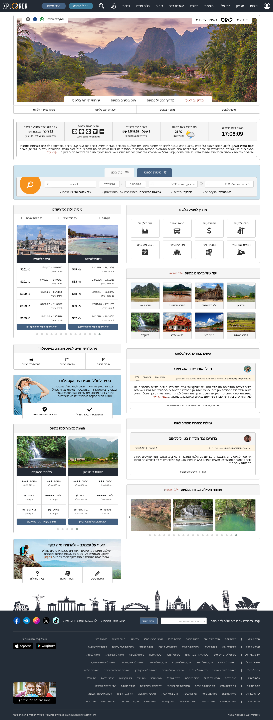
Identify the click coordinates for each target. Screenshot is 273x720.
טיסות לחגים (210, 647)
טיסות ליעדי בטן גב (97, 647)
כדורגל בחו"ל (253, 670)
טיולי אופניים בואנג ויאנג (193, 369)
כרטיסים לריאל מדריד (173, 670)
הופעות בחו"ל (174, 639)
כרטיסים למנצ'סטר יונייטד (117, 670)
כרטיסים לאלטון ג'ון (181, 662)
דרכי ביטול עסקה (169, 693)
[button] (236, 535)
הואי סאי (209, 335)
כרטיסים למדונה (158, 662)
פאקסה (145, 335)
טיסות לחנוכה (173, 654)
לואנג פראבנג (177, 305)
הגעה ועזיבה (177, 223)
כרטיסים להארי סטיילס (133, 662)
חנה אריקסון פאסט (233, 448)
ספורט (194, 6)
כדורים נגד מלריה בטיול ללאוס (193, 438)
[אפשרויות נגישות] (113, 6)
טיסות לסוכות (93, 654)
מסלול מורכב (192, 639)
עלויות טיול (209, 223)
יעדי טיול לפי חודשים (105, 686)
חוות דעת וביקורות (187, 701)
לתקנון (48, 557)
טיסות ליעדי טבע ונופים (196, 654)
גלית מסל (237, 379)
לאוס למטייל (247, 145)
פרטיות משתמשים (130, 701)
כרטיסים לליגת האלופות (224, 670)
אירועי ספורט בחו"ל (153, 639)
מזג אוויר (141, 678)
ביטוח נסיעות (119, 639)
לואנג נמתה (241, 335)
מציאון (240, 6)
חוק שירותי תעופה (147, 693)
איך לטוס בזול (253, 647)
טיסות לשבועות (136, 654)
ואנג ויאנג (145, 305)
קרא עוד (52, 152)
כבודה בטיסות (128, 686)
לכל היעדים (176, 273)
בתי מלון (225, 6)
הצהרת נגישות (108, 701)
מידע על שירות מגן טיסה (45, 414)
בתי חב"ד (91, 678)
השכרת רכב (176, 6)
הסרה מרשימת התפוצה (100, 693)
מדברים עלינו (208, 701)
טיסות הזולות (100, 620)
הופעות (209, 6)
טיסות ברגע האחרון (167, 647)
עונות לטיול (145, 223)
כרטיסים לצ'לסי (91, 670)
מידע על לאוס (194, 100)
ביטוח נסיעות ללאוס (44, 109)
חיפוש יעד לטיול (212, 678)
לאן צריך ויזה (125, 678)
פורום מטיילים (192, 678)
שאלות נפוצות (229, 693)
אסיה (244, 20)
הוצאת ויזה (209, 244)
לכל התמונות (171, 489)
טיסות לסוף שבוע (190, 647)
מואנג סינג (177, 335)
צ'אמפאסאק (209, 305)
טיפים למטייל (173, 678)
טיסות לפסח (155, 654)
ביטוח (159, 6)
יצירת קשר (91, 701)
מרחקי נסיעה (177, 244)
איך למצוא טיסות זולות (151, 686)
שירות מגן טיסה (209, 693)
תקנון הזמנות (166, 701)
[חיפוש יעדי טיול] (101, 6)
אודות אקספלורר (228, 701)
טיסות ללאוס (229, 109)
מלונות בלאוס (167, 109)
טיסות (254, 6)
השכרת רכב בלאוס (105, 109)
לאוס (227, 20)
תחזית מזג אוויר (241, 244)
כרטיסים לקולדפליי (227, 662)
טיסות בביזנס (146, 647)
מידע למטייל (241, 223)
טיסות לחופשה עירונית (123, 647)
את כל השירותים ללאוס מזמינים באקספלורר (67, 348)
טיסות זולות (231, 621)
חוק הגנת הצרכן (125, 693)
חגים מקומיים (145, 244)
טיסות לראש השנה (114, 654)
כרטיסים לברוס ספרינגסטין (104, 662)
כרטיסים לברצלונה (198, 670)
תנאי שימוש (149, 701)
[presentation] (257, 517)
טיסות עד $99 (229, 647)
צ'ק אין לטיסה (190, 693)
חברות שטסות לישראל (178, 686)
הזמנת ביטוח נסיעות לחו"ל (90, 414)
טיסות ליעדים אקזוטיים (224, 654)
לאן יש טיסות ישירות (205, 686)
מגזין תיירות (230, 678)
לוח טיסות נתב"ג (228, 686)
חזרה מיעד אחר (212, 639)
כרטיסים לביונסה (204, 662)
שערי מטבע (156, 678)
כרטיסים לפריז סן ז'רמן (146, 670)
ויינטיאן (241, 305)
